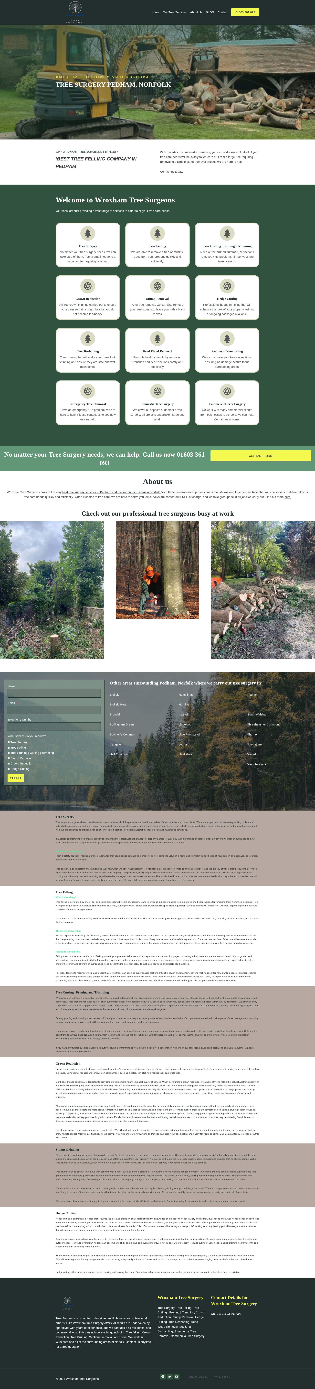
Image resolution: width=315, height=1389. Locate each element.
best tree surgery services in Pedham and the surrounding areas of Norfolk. (111, 492)
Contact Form (261, 455)
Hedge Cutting (19, 769)
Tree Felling (18, 747)
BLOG (210, 12)
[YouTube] (176, 1376)
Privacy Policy (221, 1376)
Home (155, 12)
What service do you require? (28, 736)
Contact (223, 12)
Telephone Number (21, 719)
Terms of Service (197, 1376)
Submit (15, 778)
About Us (196, 12)
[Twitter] (170, 1376)
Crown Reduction (21, 763)
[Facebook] (163, 1376)
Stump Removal (21, 758)
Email (12, 702)
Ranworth (253, 704)
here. (287, 497)
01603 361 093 (245, 12)
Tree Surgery (19, 742)
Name (11, 686)
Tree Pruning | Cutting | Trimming (32, 752)
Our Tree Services (175, 12)
